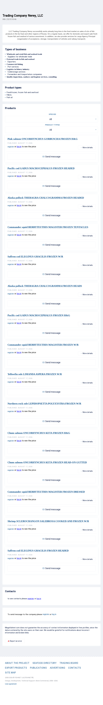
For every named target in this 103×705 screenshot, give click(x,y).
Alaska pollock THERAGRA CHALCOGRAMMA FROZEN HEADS (45, 285)
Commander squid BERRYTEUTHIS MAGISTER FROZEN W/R (43, 344)
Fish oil (9, 97)
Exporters (11, 62)
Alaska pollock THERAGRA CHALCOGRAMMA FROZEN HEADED (46, 197)
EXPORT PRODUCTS (16, 667)
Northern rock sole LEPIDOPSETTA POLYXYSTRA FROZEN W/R (44, 403)
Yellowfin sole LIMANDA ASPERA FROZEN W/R (35, 374)
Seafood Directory (45, 663)
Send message (52, 156)
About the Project (17, 663)
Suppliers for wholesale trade (19, 57)
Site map (10, 672)
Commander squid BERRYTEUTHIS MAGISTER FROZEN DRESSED (46, 491)
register (11, 147)
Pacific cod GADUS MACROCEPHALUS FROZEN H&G (39, 315)
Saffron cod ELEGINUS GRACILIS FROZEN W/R (35, 256)
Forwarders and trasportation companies (24, 74)
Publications (38, 667)
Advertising (57, 667)
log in (19, 146)
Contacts (74, 667)
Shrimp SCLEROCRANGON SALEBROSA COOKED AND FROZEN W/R (48, 521)
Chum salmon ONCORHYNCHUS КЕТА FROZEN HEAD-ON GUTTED (47, 462)
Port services (13, 67)
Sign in (97, 13)
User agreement (11, 684)
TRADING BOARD (69, 663)
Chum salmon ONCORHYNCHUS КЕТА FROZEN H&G (39, 433)
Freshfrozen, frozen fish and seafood (22, 92)
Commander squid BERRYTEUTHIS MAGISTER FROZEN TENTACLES (48, 227)
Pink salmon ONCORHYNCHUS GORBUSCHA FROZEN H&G (43, 138)
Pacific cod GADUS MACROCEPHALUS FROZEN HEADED (41, 168)
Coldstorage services (16, 72)
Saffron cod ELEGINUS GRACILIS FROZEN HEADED (38, 550)
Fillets (9, 95)
